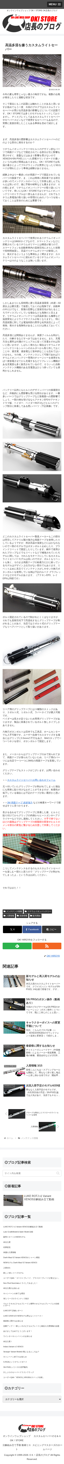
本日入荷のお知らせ (11, 1288)
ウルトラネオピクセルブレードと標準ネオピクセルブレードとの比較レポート (31, 1304)
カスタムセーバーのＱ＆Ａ (47, 1436)
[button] (51, 929)
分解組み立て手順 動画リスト (17, 1447)
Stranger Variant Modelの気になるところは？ (21, 1352)
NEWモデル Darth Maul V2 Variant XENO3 (20, 1263)
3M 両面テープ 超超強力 (19, 802)
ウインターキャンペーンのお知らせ (17, 1336)
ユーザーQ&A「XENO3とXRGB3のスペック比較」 (23, 1377)
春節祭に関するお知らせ (13, 1321)
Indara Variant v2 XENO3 (13, 1347)
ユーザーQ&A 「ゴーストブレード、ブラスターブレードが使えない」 (31, 1278)
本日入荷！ (7, 1341)
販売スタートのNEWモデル (14, 1237)
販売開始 (37, 916)
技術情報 (23, 916)
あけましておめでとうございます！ (17, 1331)
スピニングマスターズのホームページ (47, 1447)
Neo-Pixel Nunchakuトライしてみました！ (20, 1283)
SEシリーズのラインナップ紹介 (16, 1299)
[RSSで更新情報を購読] (46, 946)
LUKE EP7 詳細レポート (13, 1311)
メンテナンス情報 (14, 911)
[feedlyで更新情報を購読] (17, 946)
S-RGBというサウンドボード (15, 1362)
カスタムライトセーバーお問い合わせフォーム (31, 780)
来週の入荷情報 (9, 1252)
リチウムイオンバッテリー (39, 911)
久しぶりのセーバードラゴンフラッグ (18, 1372)
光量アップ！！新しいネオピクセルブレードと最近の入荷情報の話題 (31, 1326)
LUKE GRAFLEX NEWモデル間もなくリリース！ (23, 1316)
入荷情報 (10, 916)
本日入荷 (7, 1242)
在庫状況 (7, 1247)
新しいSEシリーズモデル (13, 1273)
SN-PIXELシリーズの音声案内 (15, 1367)
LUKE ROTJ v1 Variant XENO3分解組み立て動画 (23, 1227)
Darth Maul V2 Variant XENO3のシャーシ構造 (21, 1257)
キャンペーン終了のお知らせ (15, 1357)
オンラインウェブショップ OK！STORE (17, 1438)
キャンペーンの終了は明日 (14, 1293)
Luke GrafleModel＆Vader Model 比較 (18, 1232)
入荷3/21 (6, 1268)
